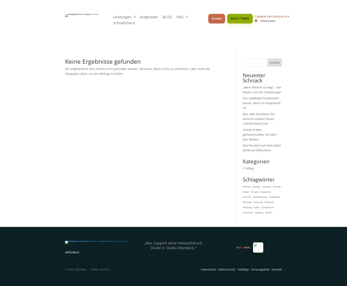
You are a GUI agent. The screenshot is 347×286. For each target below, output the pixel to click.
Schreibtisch (267, 207)
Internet (247, 197)
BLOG (167, 17)
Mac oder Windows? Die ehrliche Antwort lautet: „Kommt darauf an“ (259, 119)
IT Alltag (248, 168)
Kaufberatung (260, 197)
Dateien (257, 186)
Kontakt (217, 18)
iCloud (254, 192)
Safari (256, 207)
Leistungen (122, 17)
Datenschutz (226, 269)
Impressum (208, 269)
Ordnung (258, 202)
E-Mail (246, 192)
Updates (259, 212)
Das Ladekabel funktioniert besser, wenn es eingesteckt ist (262, 103)
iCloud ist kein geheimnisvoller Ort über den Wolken (260, 134)
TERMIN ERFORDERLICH (272, 16)
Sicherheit (248, 212)
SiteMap (243, 269)
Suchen (275, 63)
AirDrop (247, 186)
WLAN (268, 212)
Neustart (247, 202)
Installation (265, 192)
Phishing (247, 207)
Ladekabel (274, 197)
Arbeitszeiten (268, 20)
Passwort (269, 202)
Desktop (266, 186)
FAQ (180, 17)
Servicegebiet (260, 269)
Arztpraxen (149, 17)
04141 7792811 (240, 18)
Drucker (277, 186)
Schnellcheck (124, 23)
